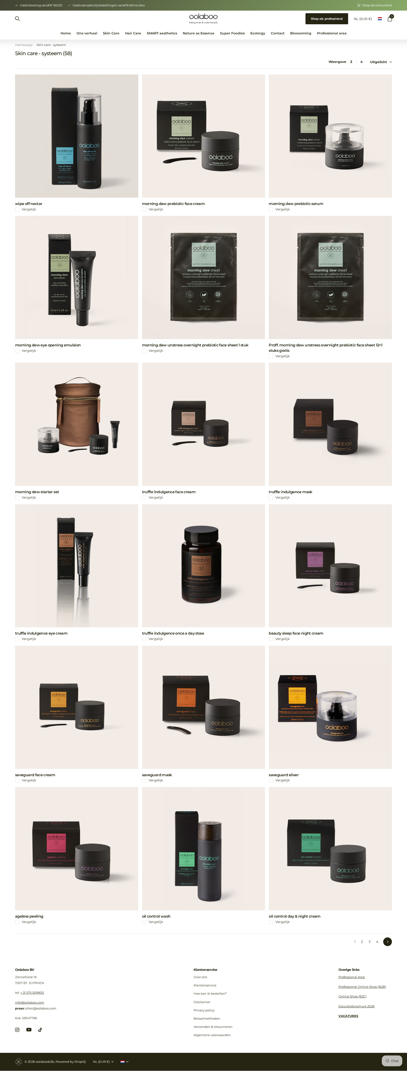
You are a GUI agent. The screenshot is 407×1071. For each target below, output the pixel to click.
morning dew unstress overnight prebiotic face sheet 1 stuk (195, 345)
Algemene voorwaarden (212, 1035)
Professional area (332, 33)
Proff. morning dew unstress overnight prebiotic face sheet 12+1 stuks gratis (325, 348)
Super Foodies (232, 33)
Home (66, 33)
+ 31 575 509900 (32, 992)
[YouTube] (28, 1029)
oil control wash (156, 916)
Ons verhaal (87, 33)
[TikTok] (40, 1030)
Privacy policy (204, 1010)
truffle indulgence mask (290, 492)
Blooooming (300, 33)
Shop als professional (327, 19)
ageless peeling (29, 916)
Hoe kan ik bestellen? (210, 993)
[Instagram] (17, 1030)
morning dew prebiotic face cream (173, 203)
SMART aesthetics (162, 33)
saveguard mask (157, 775)
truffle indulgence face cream (168, 492)
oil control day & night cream (294, 916)
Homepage (24, 45)
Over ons (200, 977)
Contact (278, 33)
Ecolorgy (257, 33)
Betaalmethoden (207, 1018)
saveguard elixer (284, 775)
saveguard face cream (35, 775)
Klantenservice (205, 970)
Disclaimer (202, 1002)
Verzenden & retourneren (213, 1027)
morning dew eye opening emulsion (48, 345)
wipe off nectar (28, 203)
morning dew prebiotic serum (296, 203)
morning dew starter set (37, 492)
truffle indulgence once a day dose (173, 633)
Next (387, 941)
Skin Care (111, 33)
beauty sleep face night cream (296, 633)
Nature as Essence (198, 33)
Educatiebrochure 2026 (356, 1006)
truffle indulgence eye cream (41, 633)
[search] (17, 18)
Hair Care (133, 33)
